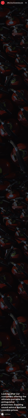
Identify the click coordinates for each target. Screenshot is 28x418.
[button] (26, 2)
